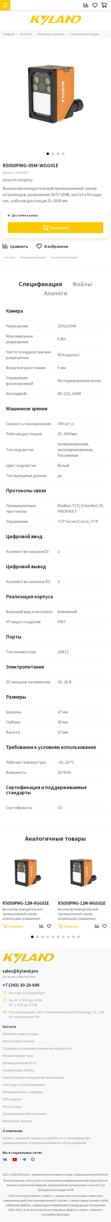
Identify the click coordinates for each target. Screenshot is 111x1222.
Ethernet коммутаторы (20, 1033)
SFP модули (12, 1099)
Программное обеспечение (24, 1113)
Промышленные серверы (23, 1092)
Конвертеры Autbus (18, 1070)
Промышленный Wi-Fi (19, 1063)
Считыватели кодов (63, 257)
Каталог (9, 257)
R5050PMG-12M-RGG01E (26, 903)
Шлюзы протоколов (18, 1041)
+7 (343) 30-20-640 (21, 985)
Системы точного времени (24, 1084)
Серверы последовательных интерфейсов (37, 1048)
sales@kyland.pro (20, 971)
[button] (47, 153)
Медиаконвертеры (18, 1055)
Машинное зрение (32, 257)
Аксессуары (12, 1106)
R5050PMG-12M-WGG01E (82, 903)
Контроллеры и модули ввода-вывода (33, 1077)
